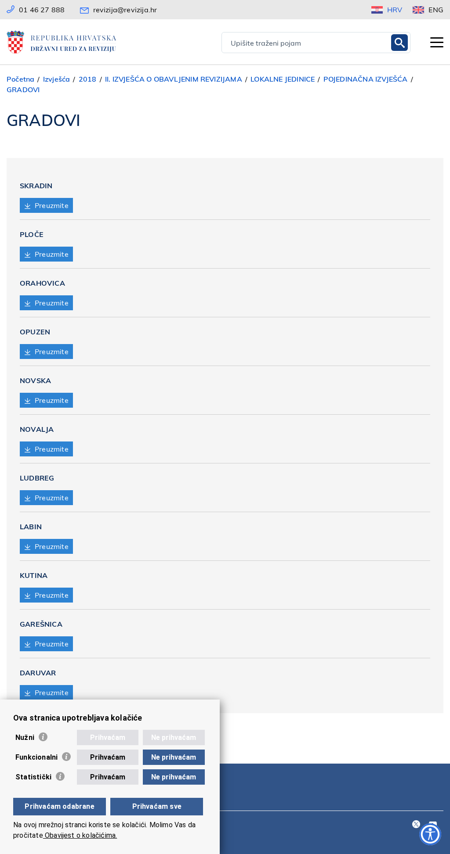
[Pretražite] (399, 42)
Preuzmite (52, 205)
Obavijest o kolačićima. (80, 835)
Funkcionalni (36, 757)
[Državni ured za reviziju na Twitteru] (416, 824)
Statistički (33, 777)
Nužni (24, 737)
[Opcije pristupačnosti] (430, 834)
